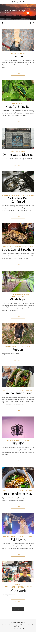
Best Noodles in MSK (18, 494)
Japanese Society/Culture (12, 585)
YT (20, 626)
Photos (15, 103)
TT (17, 626)
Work (21, 103)
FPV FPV (18, 443)
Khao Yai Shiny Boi (18, 106)
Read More (18, 73)
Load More (18, 609)
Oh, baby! (12, 195)
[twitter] (20, 2)
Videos (22, 53)
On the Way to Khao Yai (18, 154)
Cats (24, 246)
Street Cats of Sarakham (18, 249)
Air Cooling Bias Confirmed (18, 199)
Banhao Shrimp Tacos (18, 393)
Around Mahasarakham (12, 246)
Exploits (14, 53)
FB (32, 625)
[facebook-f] (12, 2)
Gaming (5, 195)
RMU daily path (18, 299)
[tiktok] (17, 2)
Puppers (18, 349)
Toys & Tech (29, 195)
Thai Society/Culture (20, 295)
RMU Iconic (18, 539)
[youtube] (23, 2)
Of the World (18, 591)
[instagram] (15, 2)
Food (5, 390)
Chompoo (18, 56)
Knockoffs (20, 586)
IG (15, 626)
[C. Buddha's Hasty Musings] (18, 12)
